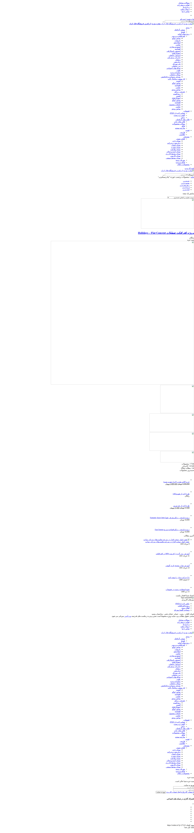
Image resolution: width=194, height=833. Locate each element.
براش (183, 117)
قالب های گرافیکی (183, 120)
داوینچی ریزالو (180, 92)
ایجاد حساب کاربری (173, 792)
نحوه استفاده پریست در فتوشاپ (178, 589)
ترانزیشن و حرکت (174, 143)
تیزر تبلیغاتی (176, 66)
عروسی (178, 40)
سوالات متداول (184, 3)
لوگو (183, 126)
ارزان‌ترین (186, 187)
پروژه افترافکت (184, 606)
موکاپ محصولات (178, 124)
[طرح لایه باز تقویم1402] (186, 492)
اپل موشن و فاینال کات (176, 79)
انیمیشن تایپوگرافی (173, 51)
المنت (178, 81)
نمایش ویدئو (176, 90)
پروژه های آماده (184, 34)
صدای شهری (176, 147)
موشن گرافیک (179, 30)
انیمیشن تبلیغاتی (175, 55)
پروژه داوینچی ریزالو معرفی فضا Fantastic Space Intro (170, 518)
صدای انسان (176, 145)
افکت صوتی (180, 139)
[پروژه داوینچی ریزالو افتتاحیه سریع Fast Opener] (186, 527)
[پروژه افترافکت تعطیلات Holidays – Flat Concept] (167, 228)
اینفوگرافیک (176, 53)
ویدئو (188, 28)
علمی (178, 70)
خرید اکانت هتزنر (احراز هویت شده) (176, 482)
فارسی (182, 132)
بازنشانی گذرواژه (187, 792)
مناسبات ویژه (175, 72)
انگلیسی (182, 135)
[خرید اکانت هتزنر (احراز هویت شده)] (186, 480)
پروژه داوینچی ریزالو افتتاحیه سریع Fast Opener (172, 530)
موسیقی (186, 137)
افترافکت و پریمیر (178, 36)
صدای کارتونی (175, 156)
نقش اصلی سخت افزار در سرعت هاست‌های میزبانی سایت (167, 542)
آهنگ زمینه (186, 608)
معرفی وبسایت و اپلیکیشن (171, 77)
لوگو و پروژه (180, 162)
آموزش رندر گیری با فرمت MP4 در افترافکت (173, 554)
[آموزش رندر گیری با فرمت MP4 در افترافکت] (186, 552)
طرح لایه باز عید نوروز (181, 506)
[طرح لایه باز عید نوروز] (186, 504)
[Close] (193, 832)
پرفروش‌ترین (185, 185)
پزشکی (178, 60)
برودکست (177, 94)
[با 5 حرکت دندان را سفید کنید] (186, 575)
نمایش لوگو (176, 38)
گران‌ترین (186, 190)
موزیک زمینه (180, 160)
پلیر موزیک (177, 64)
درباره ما (186, 7)
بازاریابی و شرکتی (174, 58)
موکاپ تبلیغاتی (175, 75)
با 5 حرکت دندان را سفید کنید (179, 578)
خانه (192, 177)
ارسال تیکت (185, 9)
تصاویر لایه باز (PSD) (177, 113)
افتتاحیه (178, 49)
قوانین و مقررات (183, 5)
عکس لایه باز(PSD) (182, 604)
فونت (187, 130)
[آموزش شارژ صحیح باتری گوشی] (186, 563)
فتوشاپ (186, 111)
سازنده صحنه (180, 128)
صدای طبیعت (175, 149)
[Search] (163, 175)
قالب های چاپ (179, 122)
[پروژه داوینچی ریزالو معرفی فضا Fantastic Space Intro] (186, 516)
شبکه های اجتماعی (173, 68)
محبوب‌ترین (185, 183)
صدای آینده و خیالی (173, 152)
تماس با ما (186, 11)
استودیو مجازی (175, 47)
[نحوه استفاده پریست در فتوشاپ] (186, 587)
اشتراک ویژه (189, 168)
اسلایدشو (177, 43)
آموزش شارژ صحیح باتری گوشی (177, 566)
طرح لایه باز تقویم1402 (181, 494)
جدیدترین (186, 181)
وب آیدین (127, 616)
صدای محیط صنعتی (173, 158)
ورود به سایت (161, 792)
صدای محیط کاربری (173, 154)
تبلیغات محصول (175, 105)
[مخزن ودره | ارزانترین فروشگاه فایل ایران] (177, 171)
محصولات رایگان (183, 164)
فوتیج (183, 32)
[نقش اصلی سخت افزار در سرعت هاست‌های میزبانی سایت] (166, 540)
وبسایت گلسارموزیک (182, 610)
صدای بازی (176, 141)
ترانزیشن (177, 62)
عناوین (178, 45)
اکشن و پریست (179, 115)
